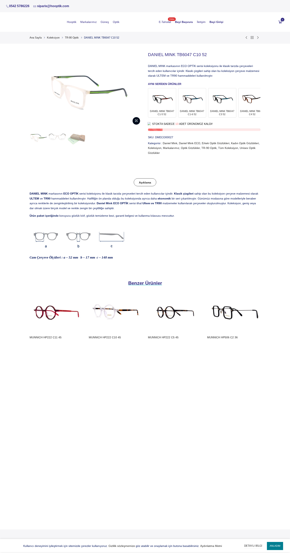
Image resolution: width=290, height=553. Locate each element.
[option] (38, 137)
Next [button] (135, 89)
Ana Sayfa (36, 37)
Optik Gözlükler (190, 148)
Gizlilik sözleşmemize (122, 545)
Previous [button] (36, 89)
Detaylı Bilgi (253, 545)
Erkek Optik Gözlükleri (215, 143)
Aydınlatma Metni (211, 545)
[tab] (145, 182)
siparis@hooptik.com (53, 6)
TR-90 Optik (72, 37)
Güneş (105, 22)
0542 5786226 (19, 6)
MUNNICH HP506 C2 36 (222, 337)
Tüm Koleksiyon (228, 148)
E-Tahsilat (165, 22)
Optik (116, 22)
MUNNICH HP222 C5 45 (163, 337)
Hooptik (71, 22)
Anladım (275, 546)
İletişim (201, 22)
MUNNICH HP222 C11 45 (46, 337)
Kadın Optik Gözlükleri (245, 143)
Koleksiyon (53, 37)
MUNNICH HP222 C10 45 (105, 337)
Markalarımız (88, 22)
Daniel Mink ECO (189, 143)
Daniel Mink (170, 143)
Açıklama (145, 182)
